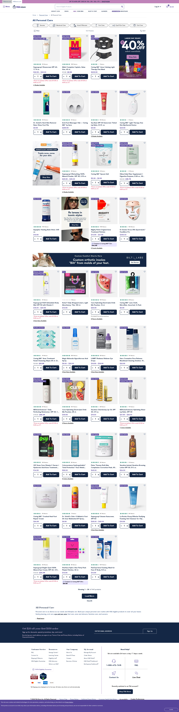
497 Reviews (103, 513)
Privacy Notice (69, 702)
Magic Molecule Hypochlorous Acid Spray (75, 360)
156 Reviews (103, 462)
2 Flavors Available (67, 423)
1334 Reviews (131, 226)
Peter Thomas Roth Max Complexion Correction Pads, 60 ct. (103, 466)
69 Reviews (73, 171)
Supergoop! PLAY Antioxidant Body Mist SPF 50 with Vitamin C (46, 304)
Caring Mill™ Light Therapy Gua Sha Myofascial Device (131, 124)
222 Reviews (131, 299)
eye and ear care (60, 614)
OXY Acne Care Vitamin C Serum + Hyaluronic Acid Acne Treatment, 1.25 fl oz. (46, 466)
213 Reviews (45, 513)
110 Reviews (45, 355)
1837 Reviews (103, 299)
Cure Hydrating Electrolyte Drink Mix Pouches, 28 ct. (74, 411)
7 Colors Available (125, 428)
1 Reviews (102, 64)
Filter (38, 31)
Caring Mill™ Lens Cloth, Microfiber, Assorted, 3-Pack (130, 304)
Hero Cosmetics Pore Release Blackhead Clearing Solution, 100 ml (132, 360)
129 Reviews (74, 564)
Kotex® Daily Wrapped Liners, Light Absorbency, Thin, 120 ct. (75, 304)
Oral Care (140, 25)
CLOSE (171, 709)
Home (34, 15)
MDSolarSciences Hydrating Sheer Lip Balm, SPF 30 (132, 411)
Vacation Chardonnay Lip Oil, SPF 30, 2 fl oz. (103, 411)
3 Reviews (130, 120)
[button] (46, 48)
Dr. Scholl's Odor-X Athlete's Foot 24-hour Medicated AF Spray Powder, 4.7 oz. (75, 518)
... (40, 618)
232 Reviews (102, 406)
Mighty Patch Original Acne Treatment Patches (101, 231)
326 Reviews (131, 513)
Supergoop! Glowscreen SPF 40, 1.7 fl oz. (45, 68)
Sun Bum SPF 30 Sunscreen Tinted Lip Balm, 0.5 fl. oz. (104, 124)
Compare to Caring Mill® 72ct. (102, 244)
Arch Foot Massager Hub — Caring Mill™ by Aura (75, 124)
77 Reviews (73, 513)
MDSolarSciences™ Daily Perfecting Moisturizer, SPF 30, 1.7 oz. (46, 411)
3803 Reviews (74, 355)
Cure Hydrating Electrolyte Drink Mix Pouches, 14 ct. (103, 304)
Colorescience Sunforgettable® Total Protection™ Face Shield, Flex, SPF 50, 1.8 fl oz (73, 466)
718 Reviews (131, 406)
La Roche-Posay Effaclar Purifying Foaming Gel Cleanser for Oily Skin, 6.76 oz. (132, 518)
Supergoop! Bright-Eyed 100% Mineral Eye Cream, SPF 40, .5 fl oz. (45, 569)
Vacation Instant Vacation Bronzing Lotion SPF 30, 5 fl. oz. (132, 466)
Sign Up (150, 631)
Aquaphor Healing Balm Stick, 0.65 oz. (46, 231)
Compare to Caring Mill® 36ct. (73, 582)
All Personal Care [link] (56, 15)
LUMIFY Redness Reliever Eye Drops (102, 360)
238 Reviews (74, 462)
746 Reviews (131, 355)
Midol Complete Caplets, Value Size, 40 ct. (73, 68)
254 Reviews (45, 564)
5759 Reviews (103, 226)
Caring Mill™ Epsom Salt (100, 174)
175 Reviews (131, 462)
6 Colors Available (67, 479)
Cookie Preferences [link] (137, 699)
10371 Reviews (103, 564)
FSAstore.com (7, 1)
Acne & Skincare (82, 25)
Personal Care (43, 15)
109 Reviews (45, 64)
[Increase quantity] (41, 76)
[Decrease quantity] (35, 76)
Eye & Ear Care (120, 25)
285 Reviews (45, 462)
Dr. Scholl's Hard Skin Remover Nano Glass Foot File (44, 124)
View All (89, 601)
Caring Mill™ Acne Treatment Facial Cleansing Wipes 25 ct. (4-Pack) (45, 360)
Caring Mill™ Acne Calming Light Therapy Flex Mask (103, 68)
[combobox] (89, 6)
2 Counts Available (96, 248)
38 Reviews (45, 299)
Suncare (42, 25)
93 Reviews (102, 171)
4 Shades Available (39, 85)
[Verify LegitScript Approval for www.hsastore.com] (43, 676)
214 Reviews (73, 120)
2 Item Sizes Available (39, 321)
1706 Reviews (45, 226)
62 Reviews (131, 171)
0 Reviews (73, 299)
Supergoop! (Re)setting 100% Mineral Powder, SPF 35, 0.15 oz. (74, 175)
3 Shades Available (96, 136)
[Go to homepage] (19, 6)
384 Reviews (45, 120)
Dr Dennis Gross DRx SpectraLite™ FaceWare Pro (133, 231)
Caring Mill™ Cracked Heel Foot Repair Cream (45, 518)
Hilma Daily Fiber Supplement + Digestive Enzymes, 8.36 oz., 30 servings (131, 175)
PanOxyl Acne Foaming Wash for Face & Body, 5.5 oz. (103, 569)
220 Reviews (102, 355)
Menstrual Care (61, 25)
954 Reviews (103, 120)
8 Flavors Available (96, 319)
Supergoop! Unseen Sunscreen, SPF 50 (102, 518)
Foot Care (101, 25)
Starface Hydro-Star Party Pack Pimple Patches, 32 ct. (74, 569)
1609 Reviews (74, 64)
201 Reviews (45, 406)
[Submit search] (122, 6)
